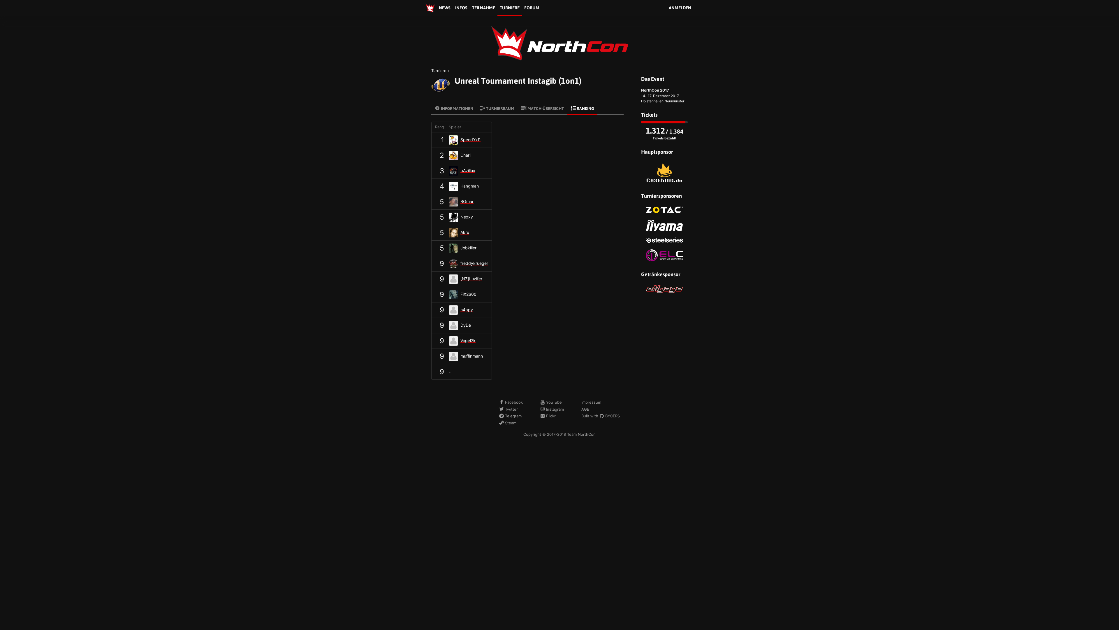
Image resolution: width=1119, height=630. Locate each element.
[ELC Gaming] (664, 255)
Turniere (510, 7)
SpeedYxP (470, 139)
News (445, 7)
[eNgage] (664, 289)
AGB (585, 409)
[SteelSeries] (664, 240)
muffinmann (471, 356)
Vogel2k (468, 340)
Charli (465, 155)
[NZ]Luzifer (471, 278)
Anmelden (680, 7)
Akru (464, 232)
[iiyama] (664, 225)
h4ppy (466, 309)
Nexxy (466, 216)
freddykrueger (474, 263)
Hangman (469, 185)
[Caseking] (664, 172)
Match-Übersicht (545, 108)
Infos (461, 7)
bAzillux (467, 170)
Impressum (591, 402)
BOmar (467, 201)
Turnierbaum (499, 108)
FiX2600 (468, 294)
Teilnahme (483, 7)
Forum (531, 7)
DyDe (465, 325)
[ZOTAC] (664, 209)
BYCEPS (612, 416)
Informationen (456, 108)
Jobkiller (468, 247)
